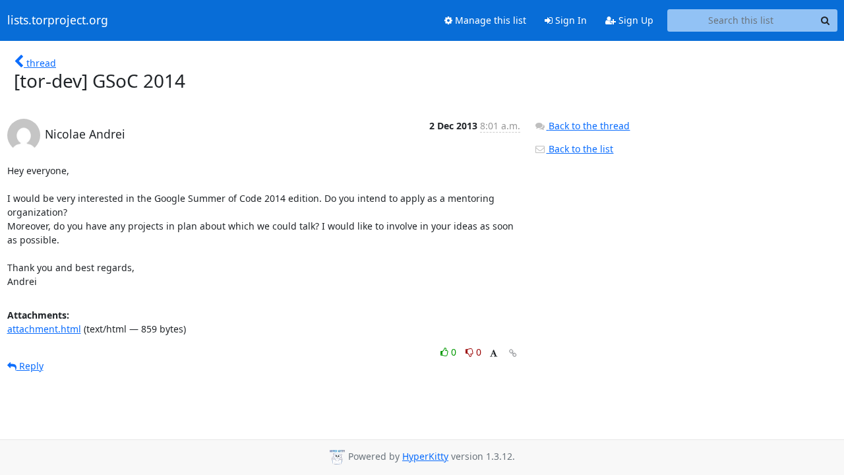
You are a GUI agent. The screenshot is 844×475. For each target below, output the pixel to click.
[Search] (825, 20)
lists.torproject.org (57, 20)
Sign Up (634, 20)
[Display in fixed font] (493, 354)
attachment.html (44, 329)
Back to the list (579, 148)
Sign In (570, 20)
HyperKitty (425, 456)
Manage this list (489, 20)
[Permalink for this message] (513, 353)
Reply (30, 366)
